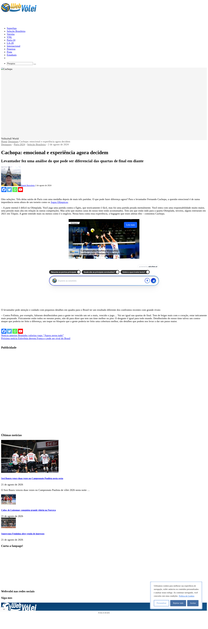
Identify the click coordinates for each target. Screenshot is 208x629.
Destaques (13, 141)
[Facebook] (3, 189)
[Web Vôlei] (19, 11)
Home (4, 141)
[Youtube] (20, 189)
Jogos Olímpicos (59, 202)
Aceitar (193, 603)
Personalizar (161, 603)
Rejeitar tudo (178, 603)
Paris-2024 (19, 144)
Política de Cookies (186, 596)
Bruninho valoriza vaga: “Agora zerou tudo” (32, 335)
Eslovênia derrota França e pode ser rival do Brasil (35, 338)
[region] (176, 595)
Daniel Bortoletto (28, 185)
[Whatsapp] (14, 189)
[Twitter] (9, 189)
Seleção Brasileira (36, 144)
